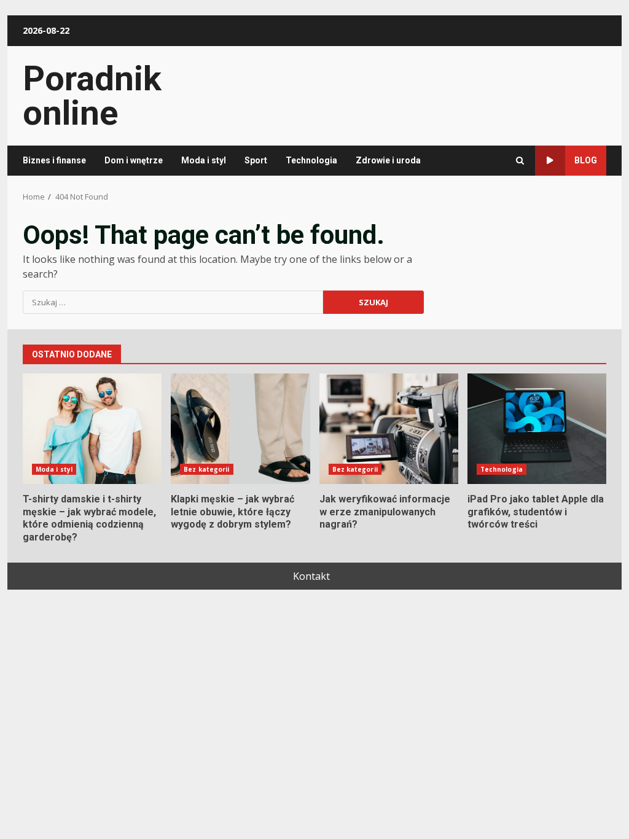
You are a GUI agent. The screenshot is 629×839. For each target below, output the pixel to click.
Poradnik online (92, 95)
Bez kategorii (206, 469)
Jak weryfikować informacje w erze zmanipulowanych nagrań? (388, 428)
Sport (255, 160)
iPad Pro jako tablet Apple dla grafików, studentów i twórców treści (536, 428)
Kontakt (311, 576)
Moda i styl (203, 160)
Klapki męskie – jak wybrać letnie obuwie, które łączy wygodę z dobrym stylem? (240, 428)
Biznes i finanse (54, 160)
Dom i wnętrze (133, 160)
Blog (585, 160)
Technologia (311, 160)
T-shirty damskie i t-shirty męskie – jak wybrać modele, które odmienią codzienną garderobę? (92, 428)
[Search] (520, 161)
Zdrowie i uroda (388, 160)
